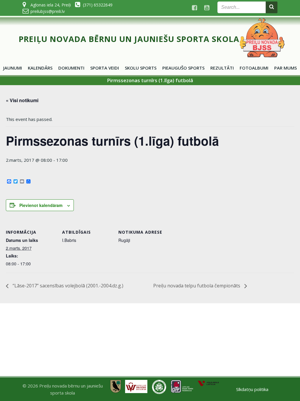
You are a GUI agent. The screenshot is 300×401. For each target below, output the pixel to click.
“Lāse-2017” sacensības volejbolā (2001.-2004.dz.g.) (67, 285)
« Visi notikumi (22, 100)
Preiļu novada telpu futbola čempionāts (197, 285)
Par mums (285, 68)
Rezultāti (222, 68)
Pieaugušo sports (183, 68)
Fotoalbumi (254, 68)
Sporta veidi (104, 68)
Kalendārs (40, 68)
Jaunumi (12, 68)
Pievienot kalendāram (40, 205)
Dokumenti (71, 68)
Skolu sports (140, 68)
